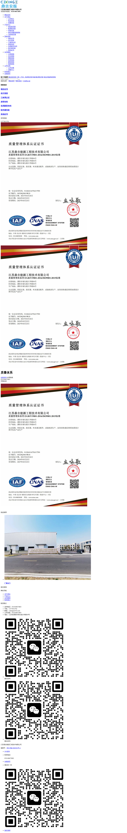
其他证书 (11, 50)
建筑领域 (11, 62)
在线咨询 (4, 377)
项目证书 (11, 38)
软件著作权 (12, 48)
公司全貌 (11, 68)
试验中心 (11, 70)
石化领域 (11, 56)
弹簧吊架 (11, 30)
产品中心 (7, 24)
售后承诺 (11, 21)
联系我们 (7, 71)
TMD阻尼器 (12, 34)
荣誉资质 (7, 36)
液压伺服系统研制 (14, 32)
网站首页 (7, 15)
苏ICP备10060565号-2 (14, 748)
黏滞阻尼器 (12, 28)
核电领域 (11, 64)
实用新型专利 (12, 46)
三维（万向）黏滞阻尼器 (24, 77)
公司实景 (7, 66)
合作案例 (7, 52)
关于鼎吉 (7, 17)
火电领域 (11, 54)
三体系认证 (12, 42)
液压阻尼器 (12, 26)
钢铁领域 (11, 58)
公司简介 (11, 19)
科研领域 (11, 60)
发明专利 (11, 44)
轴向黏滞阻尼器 (38, 77)
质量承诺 (11, 23)
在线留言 (7, 73)
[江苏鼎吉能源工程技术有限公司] (9, 7)
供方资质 (11, 40)
